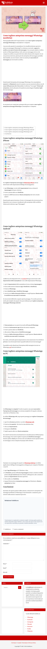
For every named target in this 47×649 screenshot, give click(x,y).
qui (10, 347)
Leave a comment (19, 529)
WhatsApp (30, 617)
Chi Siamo (13, 642)
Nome (5, 563)
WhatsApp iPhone (29, 182)
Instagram (30, 622)
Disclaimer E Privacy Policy (29, 642)
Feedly (29, 629)
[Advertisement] (23, 70)
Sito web (5, 572)
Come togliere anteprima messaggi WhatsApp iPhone (19, 127)
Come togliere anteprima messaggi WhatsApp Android (19, 129)
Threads (29, 624)
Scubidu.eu (8, 529)
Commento (6, 543)
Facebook (29, 619)
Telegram (29, 631)
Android (24, 278)
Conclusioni (8, 133)
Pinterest (29, 626)
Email (5, 568)
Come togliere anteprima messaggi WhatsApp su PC (18, 131)
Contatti (19, 642)
